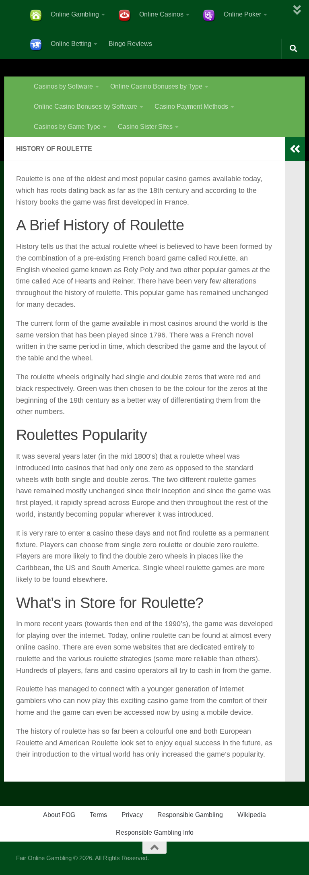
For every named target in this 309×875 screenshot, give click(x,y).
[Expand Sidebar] (295, 149)
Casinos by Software (63, 86)
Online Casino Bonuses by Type (156, 86)
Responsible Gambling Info (155, 832)
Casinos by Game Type (67, 126)
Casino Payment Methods (191, 106)
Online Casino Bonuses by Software (85, 106)
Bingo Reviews (130, 43)
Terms (98, 814)
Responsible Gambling (190, 814)
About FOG (59, 814)
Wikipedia (251, 814)
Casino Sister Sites (145, 126)
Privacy (132, 814)
